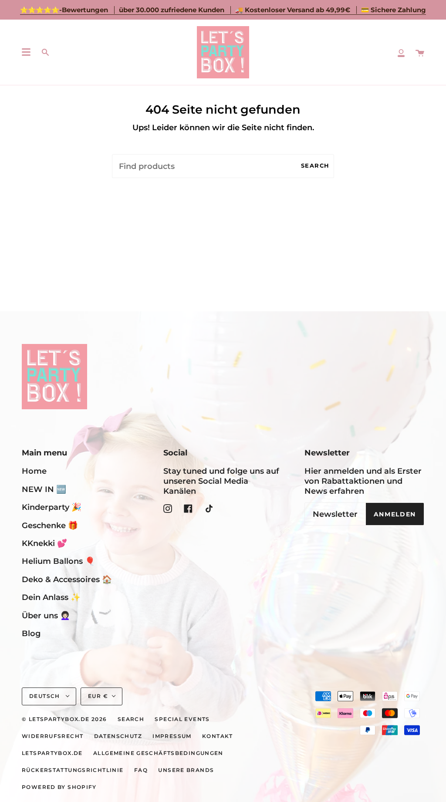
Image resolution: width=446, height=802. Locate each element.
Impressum (171, 736)
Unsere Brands (186, 770)
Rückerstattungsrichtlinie (73, 770)
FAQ (141, 770)
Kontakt (217, 736)
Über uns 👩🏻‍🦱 (46, 615)
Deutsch (45, 696)
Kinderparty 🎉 (51, 507)
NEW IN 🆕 (44, 489)
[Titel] (401, 52)
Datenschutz (118, 736)
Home (34, 471)
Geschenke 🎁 (50, 525)
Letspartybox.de (52, 753)
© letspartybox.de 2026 (64, 719)
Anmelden (395, 514)
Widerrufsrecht (52, 736)
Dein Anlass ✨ (51, 597)
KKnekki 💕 (44, 543)
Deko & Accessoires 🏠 (67, 579)
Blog (31, 633)
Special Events (182, 719)
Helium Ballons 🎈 (58, 561)
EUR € (98, 696)
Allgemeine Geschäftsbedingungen (158, 753)
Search (315, 165)
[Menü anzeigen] (26, 52)
